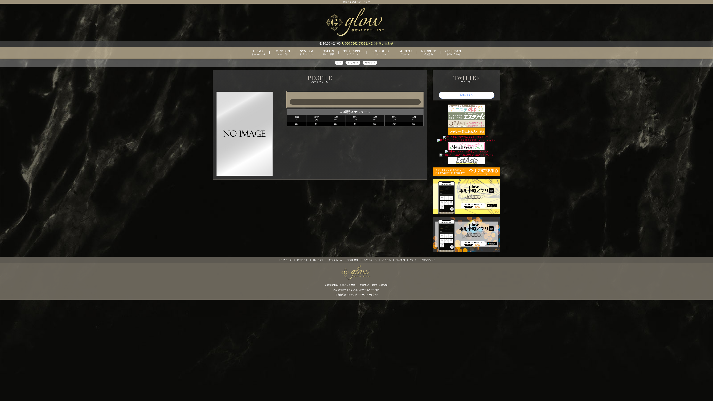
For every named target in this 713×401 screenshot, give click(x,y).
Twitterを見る (466, 95)
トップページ (285, 260)
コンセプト (318, 260)
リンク (413, 260)
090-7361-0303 (354, 43)
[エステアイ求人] (466, 108)
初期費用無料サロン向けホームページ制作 (356, 294)
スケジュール (370, 260)
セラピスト (302, 260)
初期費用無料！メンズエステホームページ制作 (356, 289)
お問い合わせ (428, 260)
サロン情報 (353, 260)
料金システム (335, 260)
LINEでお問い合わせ (379, 43)
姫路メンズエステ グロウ (353, 285)
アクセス (386, 260)
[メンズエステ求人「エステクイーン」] (466, 123)
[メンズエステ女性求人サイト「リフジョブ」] (466, 137)
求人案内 (400, 260)
